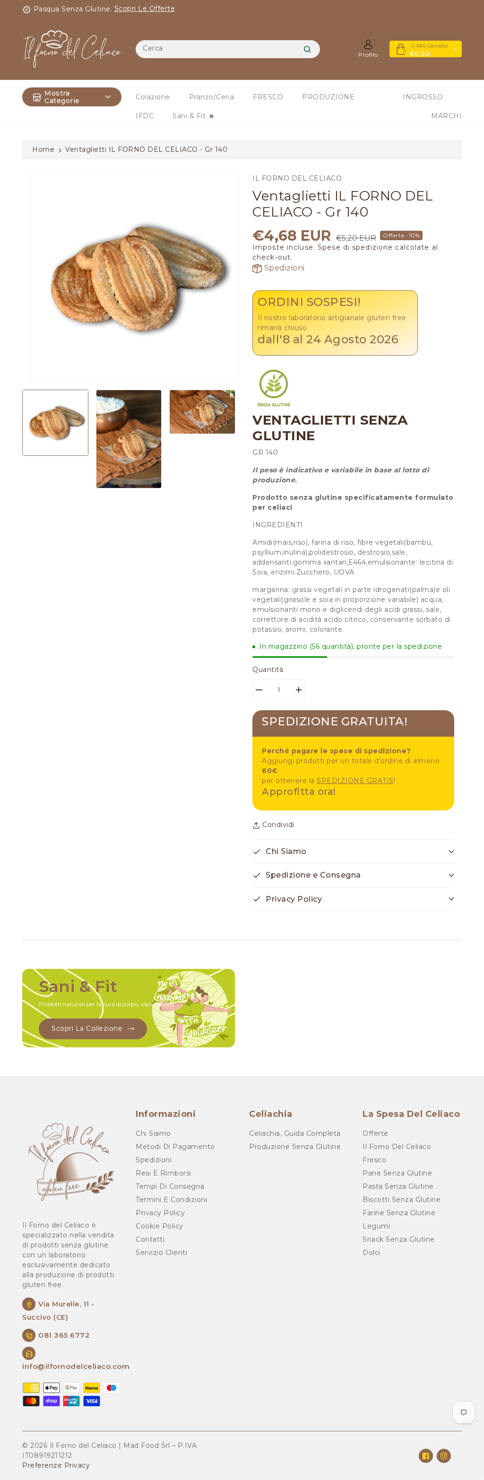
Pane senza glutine (397, 1173)
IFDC (145, 116)
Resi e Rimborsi (163, 1173)
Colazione (153, 97)
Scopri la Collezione (87, 1028)
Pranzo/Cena (211, 97)
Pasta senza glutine (398, 1186)
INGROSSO (423, 97)
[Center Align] (37, 97)
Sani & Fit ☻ (194, 116)
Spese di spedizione (355, 247)
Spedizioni (283, 267)
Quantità (267, 669)
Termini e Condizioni (171, 1199)
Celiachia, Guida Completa (295, 1133)
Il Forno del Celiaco (397, 1146)
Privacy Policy (160, 1213)
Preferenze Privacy (56, 1465)
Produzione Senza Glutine (295, 1146)
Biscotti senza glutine (402, 1199)
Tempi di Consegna (170, 1186)
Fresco (374, 1160)
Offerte (376, 1133)
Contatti (150, 1239)
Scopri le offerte (144, 8)
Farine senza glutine (399, 1213)
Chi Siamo (153, 1133)
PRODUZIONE (328, 97)
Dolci (371, 1252)
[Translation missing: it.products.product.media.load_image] (55, 423)
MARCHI (446, 116)
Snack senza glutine (399, 1239)
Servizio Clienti (161, 1252)
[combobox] (228, 49)
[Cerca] (307, 49)
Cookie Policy (159, 1226)
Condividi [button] (278, 824)
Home (43, 149)
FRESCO (268, 97)
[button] (353, 851)
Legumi (376, 1226)
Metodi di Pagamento (175, 1146)
